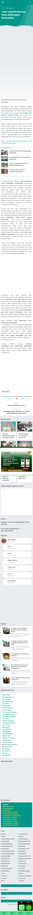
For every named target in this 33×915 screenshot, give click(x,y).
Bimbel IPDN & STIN (24, 841)
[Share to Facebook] (4, 398)
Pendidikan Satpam (24, 871)
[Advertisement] (16, 46)
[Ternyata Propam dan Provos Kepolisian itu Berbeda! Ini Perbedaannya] (6, 667)
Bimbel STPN (6, 858)
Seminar (4, 876)
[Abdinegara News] (16, 2)
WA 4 (28, 913)
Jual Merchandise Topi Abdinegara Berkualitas (19, 158)
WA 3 (20, 913)
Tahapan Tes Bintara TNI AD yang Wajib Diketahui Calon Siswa (19, 642)
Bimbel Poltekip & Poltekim (8, 851)
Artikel (4, 834)
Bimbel (21, 836)
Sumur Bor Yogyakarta (25, 876)
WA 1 (4, 913)
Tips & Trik (22, 878)
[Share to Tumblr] (29, 398)
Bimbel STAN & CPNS (8, 853)
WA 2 (12, 913)
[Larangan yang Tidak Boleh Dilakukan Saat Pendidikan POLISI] (6, 630)
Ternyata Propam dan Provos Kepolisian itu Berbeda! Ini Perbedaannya (20, 666)
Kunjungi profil (10, 541)
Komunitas (22, 866)
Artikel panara (23, 834)
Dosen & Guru (23, 863)
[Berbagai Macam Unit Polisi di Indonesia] (6, 656)
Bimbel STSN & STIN (25, 858)
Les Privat (22, 868)
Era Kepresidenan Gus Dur (16, 405)
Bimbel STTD (6, 861)
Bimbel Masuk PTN (7, 846)
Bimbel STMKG (6, 856)
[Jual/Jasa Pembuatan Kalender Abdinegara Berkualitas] (4, 165)
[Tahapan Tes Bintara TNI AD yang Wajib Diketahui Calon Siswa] (6, 643)
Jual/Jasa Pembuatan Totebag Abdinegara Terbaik (8, 435)
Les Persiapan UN (7, 868)
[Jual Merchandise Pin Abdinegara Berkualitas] (24, 427)
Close (30, 448)
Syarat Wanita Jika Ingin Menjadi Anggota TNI (20, 678)
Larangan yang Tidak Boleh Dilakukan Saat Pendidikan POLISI (19, 629)
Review (21, 873)
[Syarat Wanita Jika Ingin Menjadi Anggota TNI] (6, 680)
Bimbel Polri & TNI (24, 848)
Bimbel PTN (22, 851)
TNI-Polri (21, 880)
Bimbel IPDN (5, 841)
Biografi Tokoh (6, 863)
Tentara (4, 878)
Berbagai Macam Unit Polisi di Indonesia (20, 654)
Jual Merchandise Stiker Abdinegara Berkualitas (20, 152)
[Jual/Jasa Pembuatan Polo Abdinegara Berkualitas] (4, 171)
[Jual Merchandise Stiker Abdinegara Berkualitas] (4, 152)
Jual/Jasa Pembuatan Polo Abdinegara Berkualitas (17, 170)
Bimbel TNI (22, 861)
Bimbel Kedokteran (24, 844)
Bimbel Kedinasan (7, 844)
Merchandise (6, 391)
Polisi (3, 873)
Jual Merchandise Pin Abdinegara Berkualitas (23, 435)
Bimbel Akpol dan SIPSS (8, 839)
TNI (3, 880)
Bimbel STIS (22, 853)
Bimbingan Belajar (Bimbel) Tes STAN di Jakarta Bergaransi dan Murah (16, 412)
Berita (4, 836)
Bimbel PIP (22, 846)
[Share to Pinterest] (16, 398)
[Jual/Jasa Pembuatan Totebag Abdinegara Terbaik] (8, 427)
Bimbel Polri (5, 848)
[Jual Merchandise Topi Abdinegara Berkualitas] (4, 158)
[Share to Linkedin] (23, 398)
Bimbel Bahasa (23, 839)
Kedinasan (5, 866)
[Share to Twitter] (10, 398)
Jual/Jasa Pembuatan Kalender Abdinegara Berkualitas (18, 164)
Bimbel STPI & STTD (25, 856)
